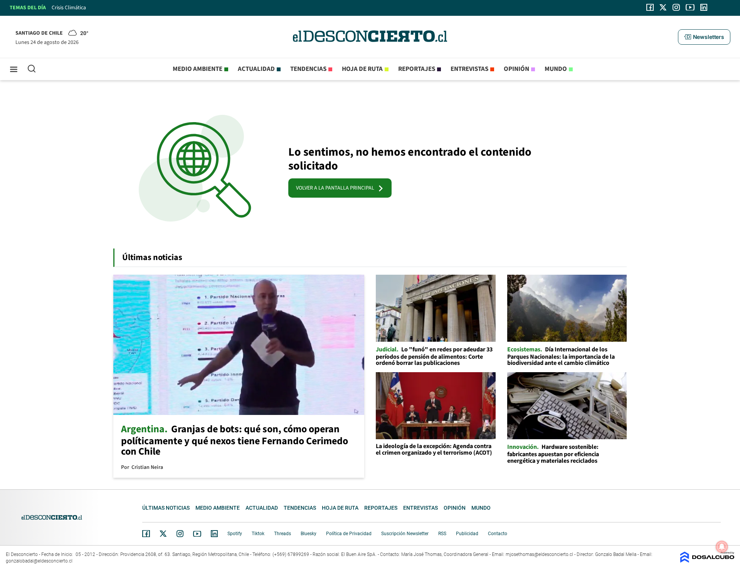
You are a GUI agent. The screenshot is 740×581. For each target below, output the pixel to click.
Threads (282, 533)
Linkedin (214, 533)
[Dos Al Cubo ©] (707, 560)
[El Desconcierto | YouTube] (690, 7)
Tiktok (258, 533)
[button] (704, 37)
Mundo (556, 69)
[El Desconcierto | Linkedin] (703, 7)
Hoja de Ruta (362, 69)
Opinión (516, 69)
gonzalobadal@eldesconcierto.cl (39, 561)
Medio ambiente (197, 69)
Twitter (163, 534)
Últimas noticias (166, 508)
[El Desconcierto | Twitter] (663, 7)
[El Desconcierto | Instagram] (676, 7)
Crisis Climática (69, 8)
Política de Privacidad (349, 533)
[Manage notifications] (722, 547)
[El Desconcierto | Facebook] (650, 7)
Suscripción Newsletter (405, 533)
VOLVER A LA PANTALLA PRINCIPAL (337, 188)
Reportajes (416, 69)
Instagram (180, 533)
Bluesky (308, 533)
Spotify (234, 533)
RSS (442, 533)
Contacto (497, 533)
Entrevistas (469, 69)
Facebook (146, 533)
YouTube (197, 534)
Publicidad (467, 533)
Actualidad (256, 69)
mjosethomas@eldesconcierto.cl (539, 554)
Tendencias (308, 69)
